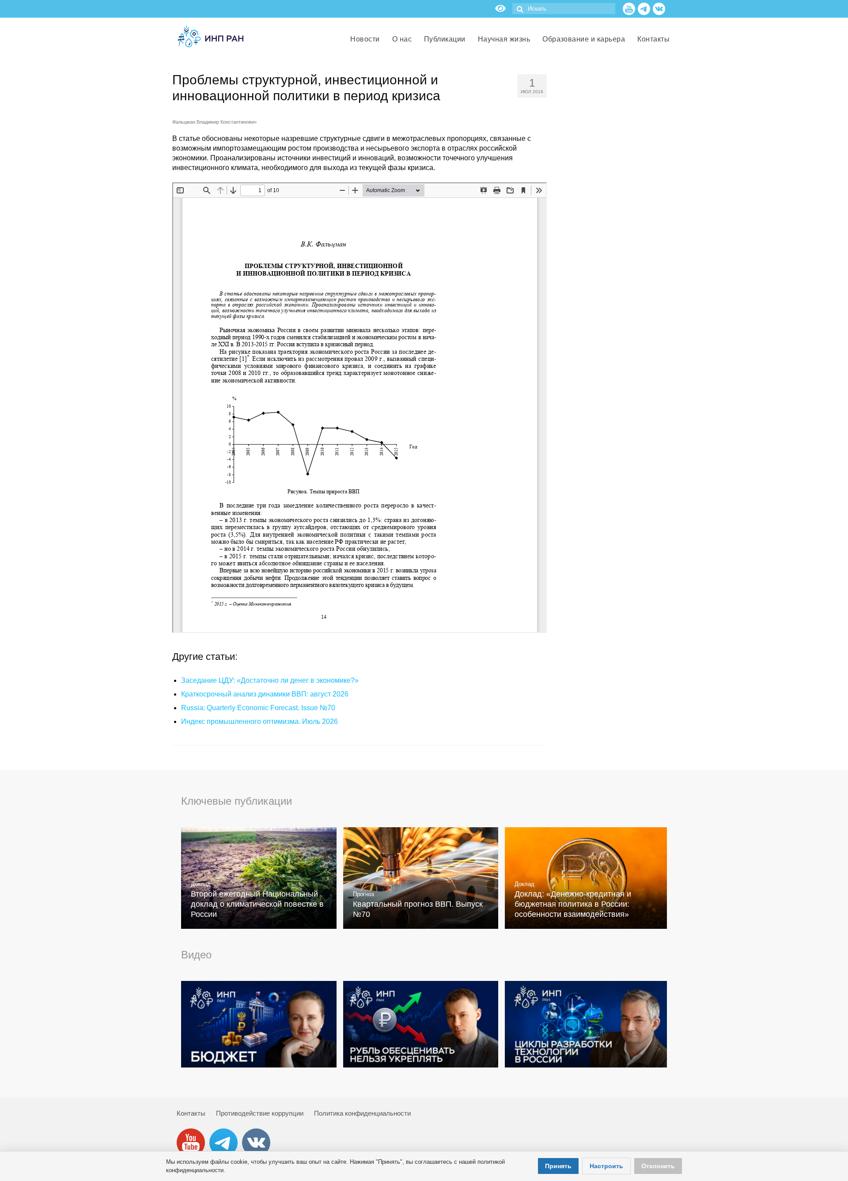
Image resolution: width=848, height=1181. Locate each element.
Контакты (191, 1113)
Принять (558, 1166)
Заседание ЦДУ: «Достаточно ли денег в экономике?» (270, 680)
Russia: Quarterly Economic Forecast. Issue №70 (258, 708)
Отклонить (658, 1166)
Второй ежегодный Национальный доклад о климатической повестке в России (257, 904)
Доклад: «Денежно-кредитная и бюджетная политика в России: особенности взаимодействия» (573, 904)
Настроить (606, 1166)
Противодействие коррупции (259, 1113)
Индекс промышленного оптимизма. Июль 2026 (259, 721)
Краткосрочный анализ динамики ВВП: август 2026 (264, 694)
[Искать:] (563, 8)
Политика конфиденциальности (362, 1113)
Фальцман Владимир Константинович (214, 122)
